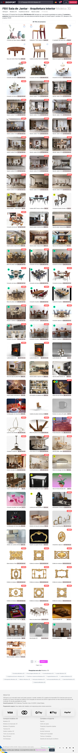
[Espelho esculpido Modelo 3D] (39, 536)
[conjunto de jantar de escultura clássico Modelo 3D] (39, 331)
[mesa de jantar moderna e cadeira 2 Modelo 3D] (16, 256)
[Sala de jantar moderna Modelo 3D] (39, 219)
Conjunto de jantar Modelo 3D (60, 208)
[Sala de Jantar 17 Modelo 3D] (39, 88)
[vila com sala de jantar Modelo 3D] (16, 368)
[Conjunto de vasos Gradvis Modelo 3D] (16, 32)
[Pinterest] (66, 748)
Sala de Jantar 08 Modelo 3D (37, 152)
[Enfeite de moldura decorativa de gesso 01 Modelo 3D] (61, 592)
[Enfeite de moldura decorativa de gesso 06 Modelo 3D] (61, 574)
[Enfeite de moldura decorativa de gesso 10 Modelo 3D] (61, 555)
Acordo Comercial (45, 731)
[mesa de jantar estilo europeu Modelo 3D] (16, 293)
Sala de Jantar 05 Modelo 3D (37, 171)
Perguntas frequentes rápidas (48, 726)
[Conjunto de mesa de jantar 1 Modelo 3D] (16, 88)
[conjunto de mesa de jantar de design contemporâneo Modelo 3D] (61, 275)
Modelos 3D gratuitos (9, 726)
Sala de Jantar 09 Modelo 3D (14, 152)
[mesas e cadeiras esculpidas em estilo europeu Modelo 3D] (61, 331)
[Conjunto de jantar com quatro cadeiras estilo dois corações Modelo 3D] (16, 499)
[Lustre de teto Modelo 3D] (16, 424)
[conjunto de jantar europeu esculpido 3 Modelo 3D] (39, 293)
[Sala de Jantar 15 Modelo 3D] (16, 107)
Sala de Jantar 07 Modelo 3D (60, 152)
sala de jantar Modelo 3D (59, 376)
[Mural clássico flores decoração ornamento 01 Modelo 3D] (16, 555)
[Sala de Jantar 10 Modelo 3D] (61, 125)
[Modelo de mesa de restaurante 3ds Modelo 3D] (39, 518)
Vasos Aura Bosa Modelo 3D (60, 526)
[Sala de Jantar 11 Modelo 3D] (39, 125)
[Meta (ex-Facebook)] (69, 748)
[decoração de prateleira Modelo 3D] (39, 387)
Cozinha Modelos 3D (48, 673)
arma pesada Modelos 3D (53, 679)
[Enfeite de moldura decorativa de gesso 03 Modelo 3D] (16, 592)
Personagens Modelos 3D (33, 673)
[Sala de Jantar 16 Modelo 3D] (61, 88)
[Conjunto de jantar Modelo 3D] (61, 200)
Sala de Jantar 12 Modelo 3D (14, 133)
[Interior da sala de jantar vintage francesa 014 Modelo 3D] (16, 462)
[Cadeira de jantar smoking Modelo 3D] (39, 406)
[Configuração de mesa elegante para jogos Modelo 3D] (16, 518)
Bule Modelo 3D (33, 638)
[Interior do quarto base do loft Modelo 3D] (61, 50)
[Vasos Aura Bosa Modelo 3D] (61, 518)
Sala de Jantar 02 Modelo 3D (37, 189)
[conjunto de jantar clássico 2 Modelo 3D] (39, 312)
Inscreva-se (73, 2)
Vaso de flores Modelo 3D (59, 488)
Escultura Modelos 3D (18, 673)
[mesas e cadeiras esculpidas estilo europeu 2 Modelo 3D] (16, 312)
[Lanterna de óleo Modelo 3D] (39, 499)
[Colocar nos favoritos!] (23, 37)
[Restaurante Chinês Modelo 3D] (61, 499)
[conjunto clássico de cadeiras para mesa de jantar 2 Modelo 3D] (61, 312)
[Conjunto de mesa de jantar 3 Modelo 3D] (39, 69)
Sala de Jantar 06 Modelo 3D (14, 171)
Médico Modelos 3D (24, 679)
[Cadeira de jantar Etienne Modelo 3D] (39, 50)
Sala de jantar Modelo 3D (13, 488)
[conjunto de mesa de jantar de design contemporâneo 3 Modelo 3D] (16, 275)
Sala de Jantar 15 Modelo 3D (14, 115)
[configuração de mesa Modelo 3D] (16, 406)
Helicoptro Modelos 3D (38, 679)
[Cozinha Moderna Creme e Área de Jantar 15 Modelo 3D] (39, 462)
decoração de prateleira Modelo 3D (38, 395)
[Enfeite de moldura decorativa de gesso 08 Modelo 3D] (16, 574)
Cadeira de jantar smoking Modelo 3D (39, 414)
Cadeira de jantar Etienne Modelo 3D (39, 59)
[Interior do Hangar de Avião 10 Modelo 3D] (61, 462)
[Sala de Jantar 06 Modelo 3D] (16, 163)
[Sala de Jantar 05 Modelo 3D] (39, 163)
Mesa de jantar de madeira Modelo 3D (39, 432)
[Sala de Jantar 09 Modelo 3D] (16, 144)
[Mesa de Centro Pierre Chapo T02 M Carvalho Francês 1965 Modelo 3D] (16, 50)
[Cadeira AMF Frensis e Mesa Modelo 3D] (39, 200)
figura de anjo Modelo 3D (59, 395)
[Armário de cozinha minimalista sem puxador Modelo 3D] (16, 536)
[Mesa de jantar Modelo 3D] (39, 611)
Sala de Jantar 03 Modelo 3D (14, 189)
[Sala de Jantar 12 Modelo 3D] (16, 125)
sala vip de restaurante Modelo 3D (61, 245)
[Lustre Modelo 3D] (61, 349)
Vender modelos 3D (8, 731)
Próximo (43, 661)
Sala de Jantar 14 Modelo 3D (37, 115)
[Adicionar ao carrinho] (20, 37)
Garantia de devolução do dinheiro (49, 739)
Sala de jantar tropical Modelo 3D (61, 227)
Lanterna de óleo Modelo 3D (37, 507)
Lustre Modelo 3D (57, 358)
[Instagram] (59, 748)
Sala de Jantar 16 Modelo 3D (60, 96)
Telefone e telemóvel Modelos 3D (36, 676)
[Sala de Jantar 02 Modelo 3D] (39, 181)
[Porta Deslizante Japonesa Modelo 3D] (61, 424)
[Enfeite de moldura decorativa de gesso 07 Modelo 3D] (39, 574)
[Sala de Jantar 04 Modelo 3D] (61, 163)
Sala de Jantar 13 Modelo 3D (60, 115)
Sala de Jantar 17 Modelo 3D (37, 96)
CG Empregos (7, 739)
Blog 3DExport (7, 736)
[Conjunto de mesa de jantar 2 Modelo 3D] (61, 69)
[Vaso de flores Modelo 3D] (61, 480)
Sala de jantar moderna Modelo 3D (38, 227)
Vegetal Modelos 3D (52, 676)
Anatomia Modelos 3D (39, 682)
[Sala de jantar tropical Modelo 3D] (61, 219)
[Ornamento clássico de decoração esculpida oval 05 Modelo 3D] (61, 536)
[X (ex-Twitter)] (63, 748)
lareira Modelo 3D (11, 358)
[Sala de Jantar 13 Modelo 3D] (61, 107)
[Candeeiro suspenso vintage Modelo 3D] (16, 443)
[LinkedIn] (73, 748)
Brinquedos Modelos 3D (10, 679)
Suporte (42, 721)
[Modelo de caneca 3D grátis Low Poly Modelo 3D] (61, 406)
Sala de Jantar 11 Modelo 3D (37, 133)
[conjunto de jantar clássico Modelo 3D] (16, 331)
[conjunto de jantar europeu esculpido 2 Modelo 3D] (61, 293)
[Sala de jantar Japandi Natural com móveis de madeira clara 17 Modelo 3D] (61, 443)
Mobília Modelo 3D (57, 638)
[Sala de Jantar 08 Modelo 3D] (39, 144)
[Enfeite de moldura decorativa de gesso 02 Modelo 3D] (39, 592)
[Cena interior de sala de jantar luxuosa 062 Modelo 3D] (39, 443)
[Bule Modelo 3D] (39, 630)
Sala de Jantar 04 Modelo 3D (60, 171)
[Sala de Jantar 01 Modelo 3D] (61, 181)
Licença (42, 729)
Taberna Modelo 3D (57, 619)
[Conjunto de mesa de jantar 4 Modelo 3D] (16, 69)
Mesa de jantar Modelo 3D (36, 619)
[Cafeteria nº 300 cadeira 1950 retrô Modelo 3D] (39, 32)
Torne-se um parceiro (9, 734)
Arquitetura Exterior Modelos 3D (15, 676)
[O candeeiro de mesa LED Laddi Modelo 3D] (61, 32)
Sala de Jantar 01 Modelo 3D (60, 189)
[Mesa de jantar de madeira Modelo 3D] (39, 424)
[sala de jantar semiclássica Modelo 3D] (16, 387)
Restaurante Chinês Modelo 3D (60, 507)
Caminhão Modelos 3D (69, 679)
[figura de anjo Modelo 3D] (61, 387)
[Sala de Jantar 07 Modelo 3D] (61, 144)
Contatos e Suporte (47, 719)
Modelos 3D (6, 721)
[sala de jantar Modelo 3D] (61, 368)
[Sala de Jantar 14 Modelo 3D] (39, 107)
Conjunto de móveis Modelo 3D (14, 638)
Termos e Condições (45, 736)
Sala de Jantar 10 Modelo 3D (60, 133)
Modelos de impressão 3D (10, 724)
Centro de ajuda (44, 724)
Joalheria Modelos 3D (66, 676)
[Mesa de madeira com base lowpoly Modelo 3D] (39, 480)
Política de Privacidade (46, 734)
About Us (6, 695)
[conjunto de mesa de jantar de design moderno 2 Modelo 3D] (39, 256)
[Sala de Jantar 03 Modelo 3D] (16, 181)
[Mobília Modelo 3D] (61, 630)
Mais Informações (41, 750)
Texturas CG (6, 729)
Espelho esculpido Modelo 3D (37, 544)
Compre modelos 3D (10, 719)
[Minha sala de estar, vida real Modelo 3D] (16, 611)
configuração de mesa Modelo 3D (15, 414)
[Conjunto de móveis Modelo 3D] (16, 630)
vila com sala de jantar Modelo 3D (15, 376)
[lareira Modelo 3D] (16, 349)
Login (66, 2)
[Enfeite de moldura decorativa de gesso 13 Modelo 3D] (39, 555)
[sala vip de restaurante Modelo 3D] (61, 237)
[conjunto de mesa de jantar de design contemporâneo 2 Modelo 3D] (39, 275)
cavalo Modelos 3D (61, 673)
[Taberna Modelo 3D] (61, 611)
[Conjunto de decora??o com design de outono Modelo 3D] (16, 219)
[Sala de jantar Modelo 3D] (16, 480)
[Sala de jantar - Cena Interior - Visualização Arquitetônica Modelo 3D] (16, 200)
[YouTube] (73, 751)
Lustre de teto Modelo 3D (13, 432)
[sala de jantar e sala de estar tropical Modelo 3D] (39, 368)
